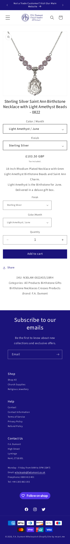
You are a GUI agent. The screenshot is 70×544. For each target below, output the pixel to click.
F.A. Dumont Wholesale (25, 536)
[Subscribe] (57, 354)
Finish (35, 138)
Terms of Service (16, 417)
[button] (8, 17)
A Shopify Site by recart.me (51, 536)
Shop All (12, 380)
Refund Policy (15, 426)
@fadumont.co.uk (35, 472)
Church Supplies (16, 384)
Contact (12, 407)
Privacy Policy (15, 421)
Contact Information (19, 412)
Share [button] (11, 268)
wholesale (20, 472)
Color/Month (35, 215)
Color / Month (35, 121)
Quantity (35, 232)
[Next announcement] (63, 5)
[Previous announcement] (7, 5)
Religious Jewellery (18, 389)
